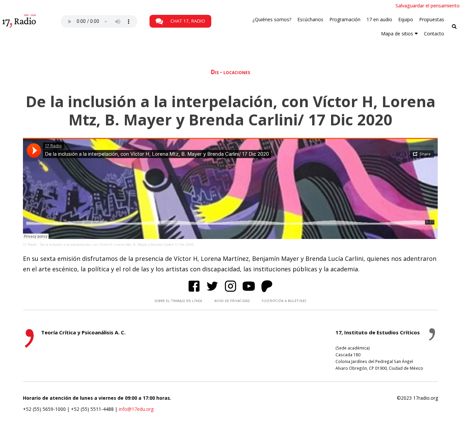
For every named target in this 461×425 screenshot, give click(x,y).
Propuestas (431, 19)
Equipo (405, 19)
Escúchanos (310, 19)
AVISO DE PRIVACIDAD (232, 301)
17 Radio (30, 244)
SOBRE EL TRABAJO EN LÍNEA (178, 301)
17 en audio (379, 19)
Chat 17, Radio (187, 21)
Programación (344, 19)
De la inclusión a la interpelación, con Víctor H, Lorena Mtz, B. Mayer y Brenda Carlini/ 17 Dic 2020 (117, 244)
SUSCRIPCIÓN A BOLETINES (284, 301)
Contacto (434, 33)
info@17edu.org (136, 409)
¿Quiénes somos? (271, 19)
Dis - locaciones (230, 72)
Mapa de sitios (397, 33)
